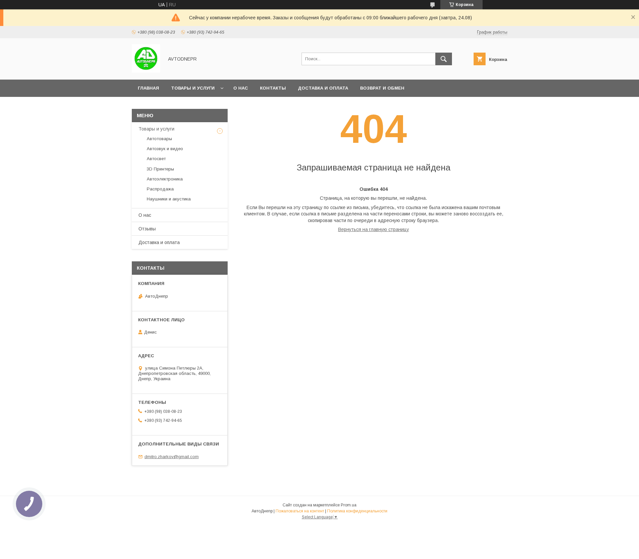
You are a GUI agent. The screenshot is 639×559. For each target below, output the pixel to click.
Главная (148, 88)
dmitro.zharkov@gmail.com (171, 456)
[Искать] (443, 59)
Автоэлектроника (165, 178)
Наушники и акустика (169, 198)
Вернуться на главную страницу (373, 229)
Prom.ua (348, 505)
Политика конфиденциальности (357, 511)
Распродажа (160, 188)
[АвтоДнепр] (146, 71)
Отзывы (147, 228)
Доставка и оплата (323, 88)
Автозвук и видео (165, 148)
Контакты (273, 88)
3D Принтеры (160, 168)
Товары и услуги (193, 88)
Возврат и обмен (382, 88)
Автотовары (159, 138)
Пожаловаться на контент (300, 511)
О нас (240, 88)
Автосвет (156, 158)
